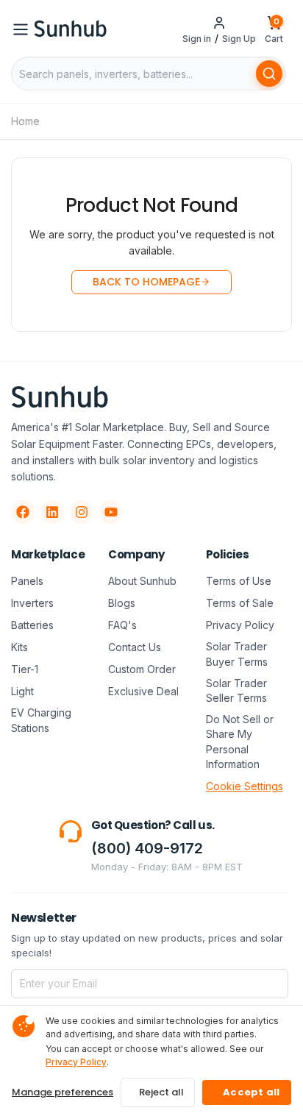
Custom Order (142, 669)
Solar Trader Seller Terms (236, 690)
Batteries (32, 625)
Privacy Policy (240, 625)
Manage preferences (62, 1092)
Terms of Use (238, 581)
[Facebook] (23, 512)
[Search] (269, 73)
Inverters (32, 603)
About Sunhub (142, 581)
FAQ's (122, 625)
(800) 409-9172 (147, 848)
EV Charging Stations (41, 719)
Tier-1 (24, 669)
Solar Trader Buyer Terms (237, 653)
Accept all (251, 1092)
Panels (27, 581)
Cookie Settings (244, 786)
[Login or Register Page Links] (219, 22)
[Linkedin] (52, 512)
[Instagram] (81, 512)
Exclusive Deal (143, 691)
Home (25, 121)
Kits (19, 647)
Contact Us (134, 647)
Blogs (121, 603)
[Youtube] (111, 512)
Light (22, 691)
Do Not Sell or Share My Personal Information (240, 741)
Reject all (161, 1092)
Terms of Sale (240, 603)
